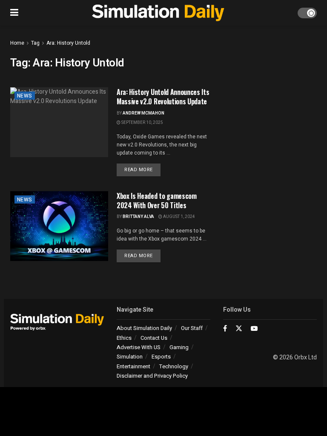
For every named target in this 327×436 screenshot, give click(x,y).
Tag (35, 43)
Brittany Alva (138, 217)
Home (17, 43)
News (24, 96)
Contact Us (154, 338)
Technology (173, 366)
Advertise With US (139, 347)
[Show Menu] (14, 13)
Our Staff (192, 328)
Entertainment (133, 366)
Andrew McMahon (143, 113)
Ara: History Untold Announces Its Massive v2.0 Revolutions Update (163, 96)
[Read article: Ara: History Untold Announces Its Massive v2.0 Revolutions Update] (59, 122)
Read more (142, 169)
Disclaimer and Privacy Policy (152, 376)
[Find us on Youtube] (254, 329)
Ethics (124, 338)
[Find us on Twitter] (238, 329)
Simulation (130, 357)
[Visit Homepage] (158, 12)
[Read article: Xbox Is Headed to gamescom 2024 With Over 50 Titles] (59, 226)
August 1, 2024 (178, 217)
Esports (161, 357)
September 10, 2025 (141, 123)
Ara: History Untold (68, 43)
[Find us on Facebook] (225, 329)
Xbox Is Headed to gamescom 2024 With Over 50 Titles (157, 200)
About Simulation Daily (144, 328)
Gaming (179, 347)
